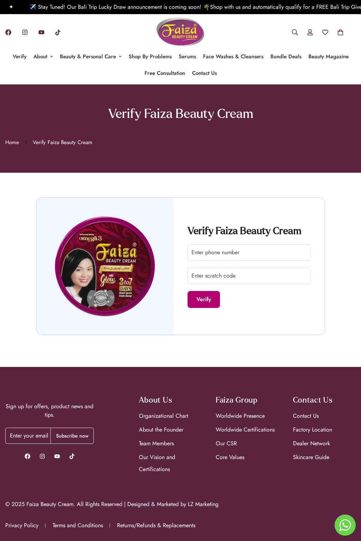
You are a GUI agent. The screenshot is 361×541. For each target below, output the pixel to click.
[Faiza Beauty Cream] (180, 32)
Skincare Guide (311, 457)
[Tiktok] (58, 32)
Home (12, 142)
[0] (340, 32)
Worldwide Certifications (245, 430)
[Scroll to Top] (347, 502)
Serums (187, 56)
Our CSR (226, 443)
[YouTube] (41, 32)
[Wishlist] (325, 32)
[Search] (294, 32)
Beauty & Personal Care (88, 56)
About (40, 56)
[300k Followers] (27, 456)
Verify (19, 56)
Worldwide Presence (240, 416)
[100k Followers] (42, 456)
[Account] (310, 32)
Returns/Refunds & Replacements (156, 525)
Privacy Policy (21, 525)
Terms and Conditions (78, 525)
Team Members (156, 443)
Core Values (230, 457)
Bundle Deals (285, 56)
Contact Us (204, 73)
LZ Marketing (203, 504)
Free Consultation (165, 73)
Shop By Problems (150, 56)
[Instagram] (25, 32)
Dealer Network (311, 443)
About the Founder (161, 430)
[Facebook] (8, 32)
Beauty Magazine (328, 56)
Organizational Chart (163, 416)
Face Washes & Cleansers (233, 56)
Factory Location (312, 430)
